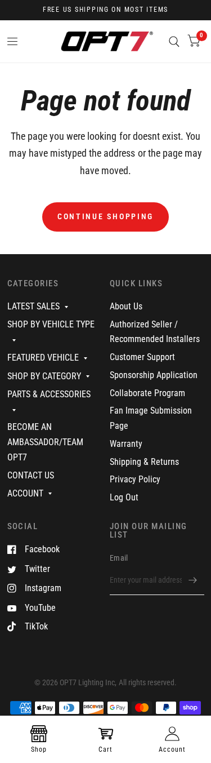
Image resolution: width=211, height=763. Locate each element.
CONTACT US (30, 475)
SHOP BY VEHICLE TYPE (51, 324)
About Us (126, 306)
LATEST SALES (33, 306)
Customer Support (142, 357)
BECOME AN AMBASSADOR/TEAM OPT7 (45, 442)
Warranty (126, 443)
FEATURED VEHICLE (43, 357)
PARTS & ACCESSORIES (49, 394)
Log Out (124, 497)
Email (119, 557)
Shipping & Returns (144, 461)
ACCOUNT (25, 493)
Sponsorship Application (153, 375)
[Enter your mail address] (193, 580)
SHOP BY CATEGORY (44, 376)
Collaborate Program (147, 393)
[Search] (174, 41)
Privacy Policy (135, 479)
